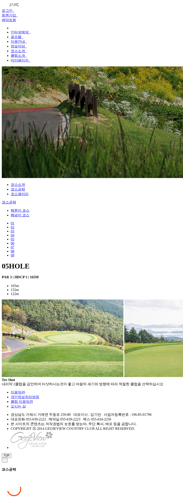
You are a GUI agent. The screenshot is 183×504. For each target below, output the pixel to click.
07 (12, 247)
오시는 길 (18, 406)
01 (12, 223)
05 (12, 239)
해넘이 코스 (20, 215)
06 (12, 243)
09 (12, 255)
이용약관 (18, 392)
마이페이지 (20, 60)
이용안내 (18, 41)
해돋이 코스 (20, 210)
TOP (7, 455)
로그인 (7, 10)
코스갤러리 (20, 194)
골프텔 (16, 37)
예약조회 (9, 20)
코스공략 (18, 189)
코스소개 (18, 51)
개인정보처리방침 (25, 397)
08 (12, 251)
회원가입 (9, 15)
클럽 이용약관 (22, 402)
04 (12, 235)
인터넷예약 (20, 32)
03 (12, 231)
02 (12, 227)
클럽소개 (18, 55)
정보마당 (18, 46)
